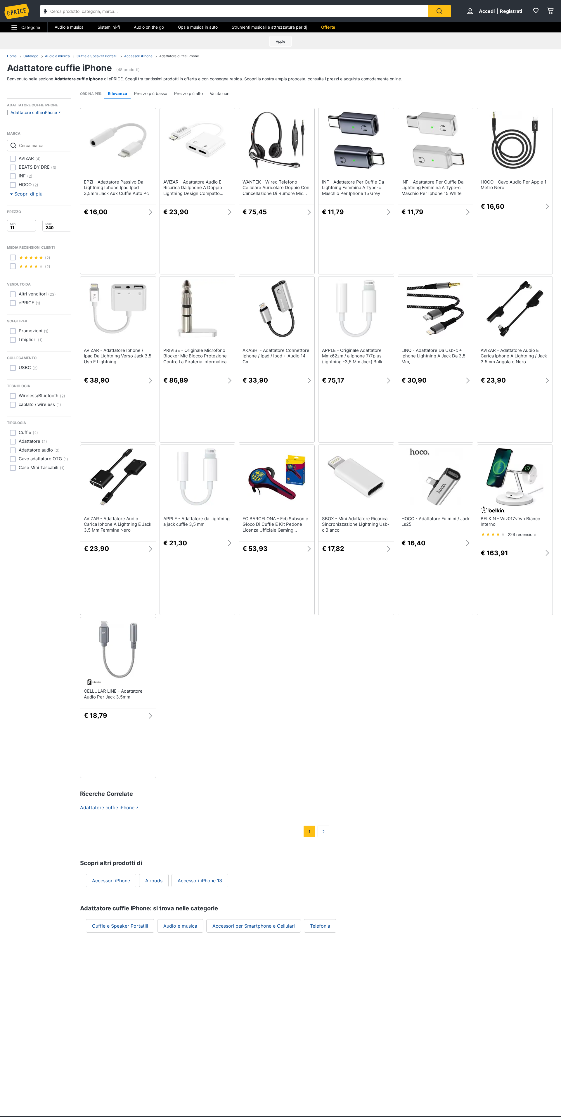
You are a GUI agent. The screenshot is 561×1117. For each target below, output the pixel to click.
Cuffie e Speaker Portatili (97, 56)
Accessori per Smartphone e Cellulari (253, 926)
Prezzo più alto (188, 93)
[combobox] (234, 11)
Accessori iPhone (138, 56)
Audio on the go (149, 27)
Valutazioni (220, 93)
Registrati (511, 11)
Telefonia (320, 926)
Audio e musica (69, 27)
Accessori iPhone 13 (200, 880)
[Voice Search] (45, 12)
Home (12, 56)
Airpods (153, 880)
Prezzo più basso (150, 93)
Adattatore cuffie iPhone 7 (35, 112)
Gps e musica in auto (198, 27)
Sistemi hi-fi (109, 27)
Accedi (487, 11)
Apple (280, 41)
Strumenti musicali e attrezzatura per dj (269, 27)
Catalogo (30, 56)
